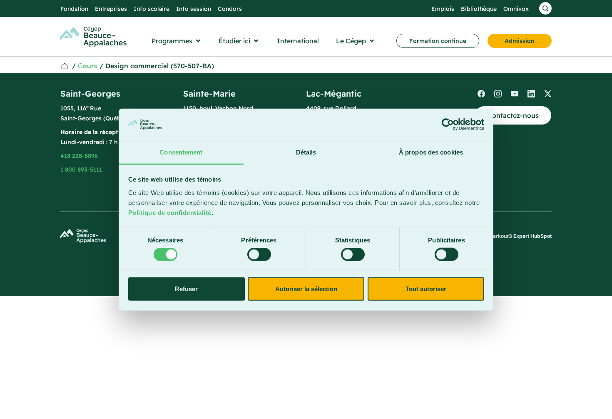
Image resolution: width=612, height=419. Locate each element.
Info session (193, 8)
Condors (230, 8)
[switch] (259, 254)
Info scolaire (151, 8)
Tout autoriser (426, 288)
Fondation (74, 8)
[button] (176, 41)
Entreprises (111, 8)
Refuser (186, 288)
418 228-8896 (79, 156)
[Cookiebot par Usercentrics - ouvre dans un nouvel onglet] (447, 124)
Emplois (442, 8)
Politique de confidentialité (169, 212)
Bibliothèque (479, 8)
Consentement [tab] (180, 152)
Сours (87, 66)
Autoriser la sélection (306, 288)
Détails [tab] (306, 152)
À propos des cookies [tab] (431, 152)
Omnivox (516, 8)
